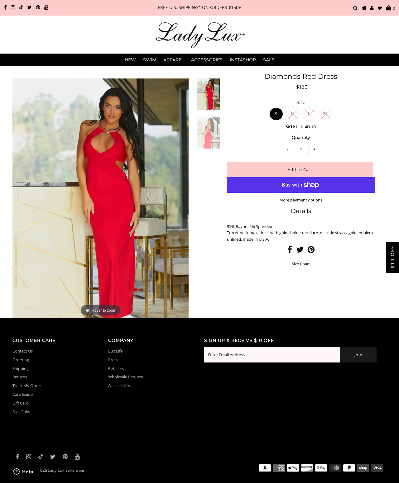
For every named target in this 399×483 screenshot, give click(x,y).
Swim (149, 60)
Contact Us (22, 351)
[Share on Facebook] (289, 251)
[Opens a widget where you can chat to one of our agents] (23, 472)
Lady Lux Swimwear (66, 470)
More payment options (300, 200)
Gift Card (20, 403)
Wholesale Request (125, 377)
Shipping (20, 368)
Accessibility (119, 385)
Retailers (116, 368)
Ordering (20, 359)
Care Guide (22, 394)
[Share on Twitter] (300, 251)
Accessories (207, 60)
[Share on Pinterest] (311, 251)
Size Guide (21, 411)
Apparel (173, 60)
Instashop (243, 60)
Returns (19, 377)
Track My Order (26, 385)
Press (113, 359)
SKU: (290, 127)
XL (325, 113)
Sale (268, 60)
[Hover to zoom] (100, 198)
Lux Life (115, 351)
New (130, 60)
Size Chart (301, 264)
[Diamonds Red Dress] (209, 97)
